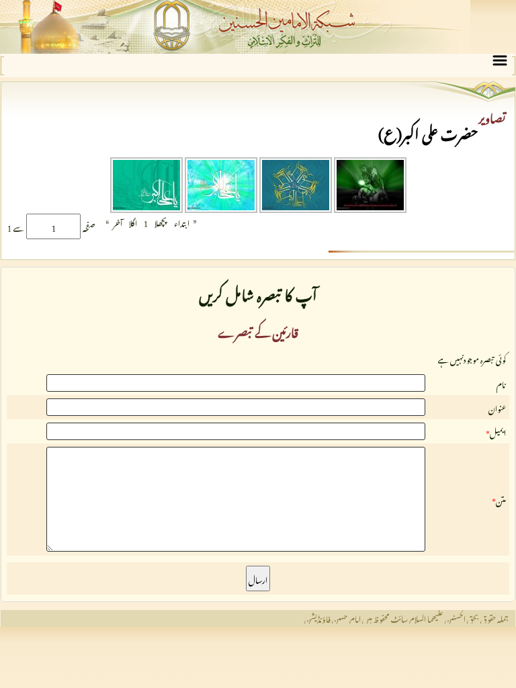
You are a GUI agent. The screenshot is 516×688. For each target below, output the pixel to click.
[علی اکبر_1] (369, 208)
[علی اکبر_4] (146, 208)
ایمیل (498, 431)
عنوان (497, 407)
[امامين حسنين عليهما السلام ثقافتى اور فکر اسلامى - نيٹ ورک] (258, 27)
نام (501, 383)
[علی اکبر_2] (294, 208)
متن (501, 499)
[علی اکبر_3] (220, 208)
